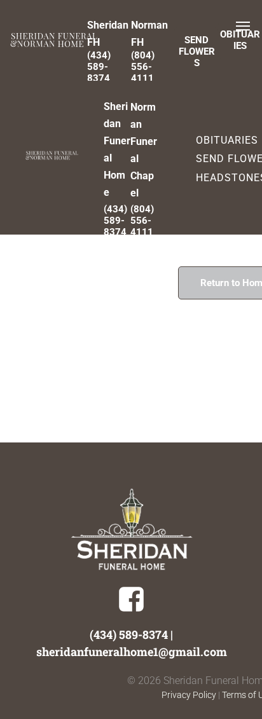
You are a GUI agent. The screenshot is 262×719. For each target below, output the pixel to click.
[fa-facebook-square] (131, 609)
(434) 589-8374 (129, 634)
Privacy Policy (189, 695)
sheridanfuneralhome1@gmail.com (131, 651)
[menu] (243, 26)
